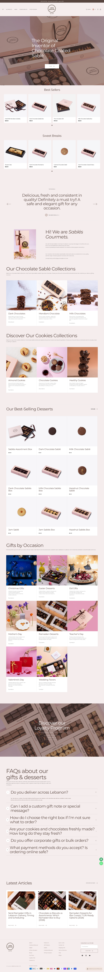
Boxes (30, 952)
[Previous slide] (4, 108)
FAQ (60, 952)
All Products (47, 945)
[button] (88, 9)
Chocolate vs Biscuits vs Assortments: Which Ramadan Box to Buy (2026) (50, 916)
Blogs (60, 955)
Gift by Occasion (33, 950)
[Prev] (9, 204)
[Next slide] (100, 108)
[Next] (95, 204)
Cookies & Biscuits (33, 945)
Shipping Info (62, 947)
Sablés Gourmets (15, 966)
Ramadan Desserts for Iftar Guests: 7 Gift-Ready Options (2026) (81, 915)
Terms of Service (63, 950)
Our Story (31, 955)
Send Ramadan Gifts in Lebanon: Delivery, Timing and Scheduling (21, 915)
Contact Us (32, 960)
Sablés (30, 947)
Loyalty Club (32, 957)
